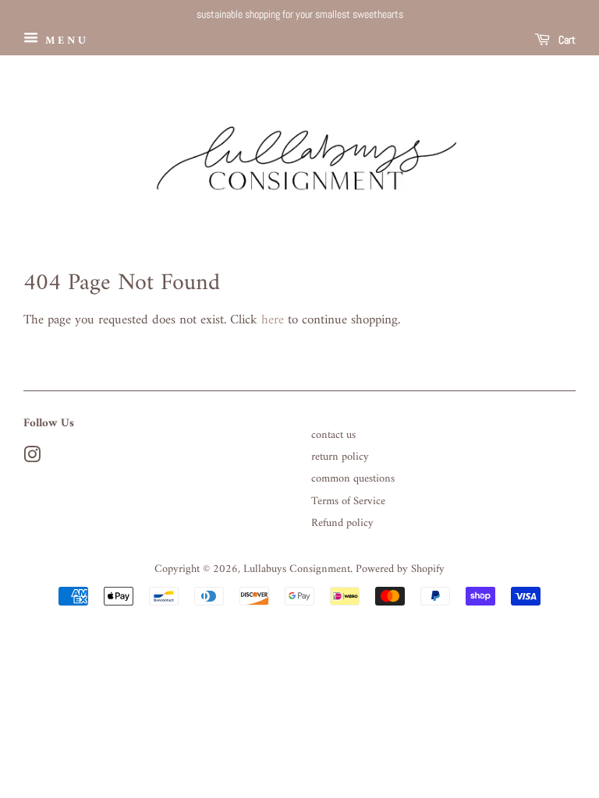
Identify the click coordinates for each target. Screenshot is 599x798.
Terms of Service (348, 501)
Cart (566, 40)
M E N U (64, 40)
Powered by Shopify (400, 569)
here (272, 320)
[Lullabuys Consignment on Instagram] (32, 458)
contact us (333, 435)
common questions (353, 479)
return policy (340, 457)
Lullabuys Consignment (296, 569)
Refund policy (342, 523)
